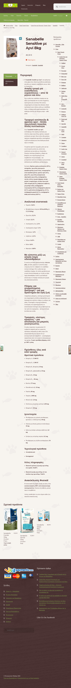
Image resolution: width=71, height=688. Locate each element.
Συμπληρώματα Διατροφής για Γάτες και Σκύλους (61, 261)
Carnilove (63, 146)
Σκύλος (6, 15)
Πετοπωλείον (9, 615)
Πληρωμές (38, 5)
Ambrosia (63, 88)
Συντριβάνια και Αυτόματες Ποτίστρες (61, 204)
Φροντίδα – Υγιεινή (23, 20)
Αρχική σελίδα (9, 25)
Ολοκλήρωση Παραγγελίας (13, 608)
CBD (58, 236)
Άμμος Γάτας (60, 194)
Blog (44, 5)
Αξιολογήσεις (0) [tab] (9, 82)
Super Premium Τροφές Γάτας (63, 178)
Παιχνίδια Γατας (61, 197)
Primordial (64, 73)
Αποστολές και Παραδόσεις (13, 598)
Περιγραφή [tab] (8, 76)
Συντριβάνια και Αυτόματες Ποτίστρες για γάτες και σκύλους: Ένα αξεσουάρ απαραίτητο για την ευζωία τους (52, 603)
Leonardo (63, 108)
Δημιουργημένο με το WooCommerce (28, 678)
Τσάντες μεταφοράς (9, 20)
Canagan (63, 137)
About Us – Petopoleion (12, 591)
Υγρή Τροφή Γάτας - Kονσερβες (60, 184)
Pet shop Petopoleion (11, 594)
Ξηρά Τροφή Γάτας (24, 25)
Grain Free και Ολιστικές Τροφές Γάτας (41, 25)
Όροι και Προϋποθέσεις (12, 611)
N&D (62, 134)
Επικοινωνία (24, 9)
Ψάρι (57, 304)
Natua (63, 143)
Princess (63, 111)
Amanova (63, 140)
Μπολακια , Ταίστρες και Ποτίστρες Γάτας (61, 229)
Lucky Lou (64, 149)
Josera (63, 156)
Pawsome (63, 71)
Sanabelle (55, 25)
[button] (20, 38)
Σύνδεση (8, 621)
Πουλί (26, 15)
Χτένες (59, 233)
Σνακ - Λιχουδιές (61, 216)
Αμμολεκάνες (60, 224)
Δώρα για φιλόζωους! (61, 298)
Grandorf (63, 159)
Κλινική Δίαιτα (61, 200)
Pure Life (63, 79)
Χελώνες (58, 301)
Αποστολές (30, 5)
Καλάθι (8, 605)
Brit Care (63, 76)
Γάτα (12, 15)
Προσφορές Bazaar (61, 271)
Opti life (63, 124)
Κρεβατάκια (34, 15)
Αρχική (23, 5)
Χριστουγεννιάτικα (60, 288)
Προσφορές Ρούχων (61, 279)
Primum (63, 82)
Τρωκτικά (58, 282)
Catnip (59, 244)
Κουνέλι (19, 15)
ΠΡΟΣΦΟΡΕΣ (59, 291)
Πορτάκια (58, 285)
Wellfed (63, 63)
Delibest (63, 85)
